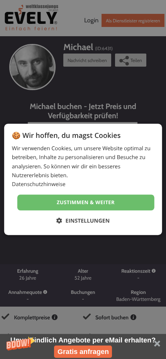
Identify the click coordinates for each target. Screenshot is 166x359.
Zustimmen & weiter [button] (86, 202)
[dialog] (83, 179)
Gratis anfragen (83, 352)
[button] (83, 346)
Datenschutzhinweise (39, 184)
